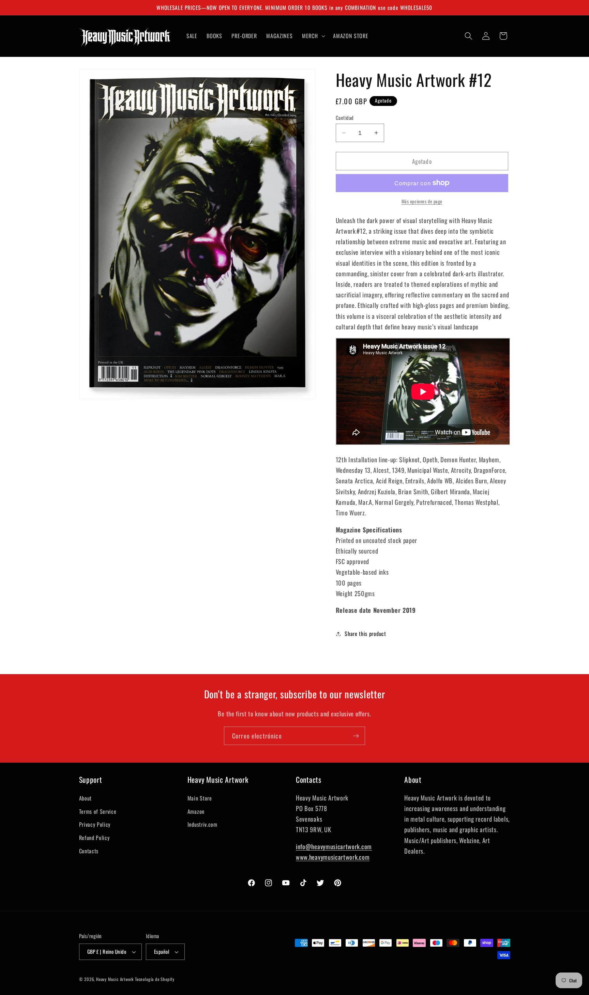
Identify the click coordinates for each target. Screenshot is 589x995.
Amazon (196, 811)
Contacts (89, 851)
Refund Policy (94, 838)
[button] (312, 36)
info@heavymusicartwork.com (334, 846)
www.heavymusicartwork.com (332, 856)
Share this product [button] (365, 633)
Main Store (199, 798)
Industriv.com (202, 824)
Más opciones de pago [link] (422, 201)
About (85, 798)
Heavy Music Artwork (115, 979)
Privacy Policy (95, 824)
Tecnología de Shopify (155, 979)
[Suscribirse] (356, 736)
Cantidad (345, 117)
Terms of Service (98, 811)
